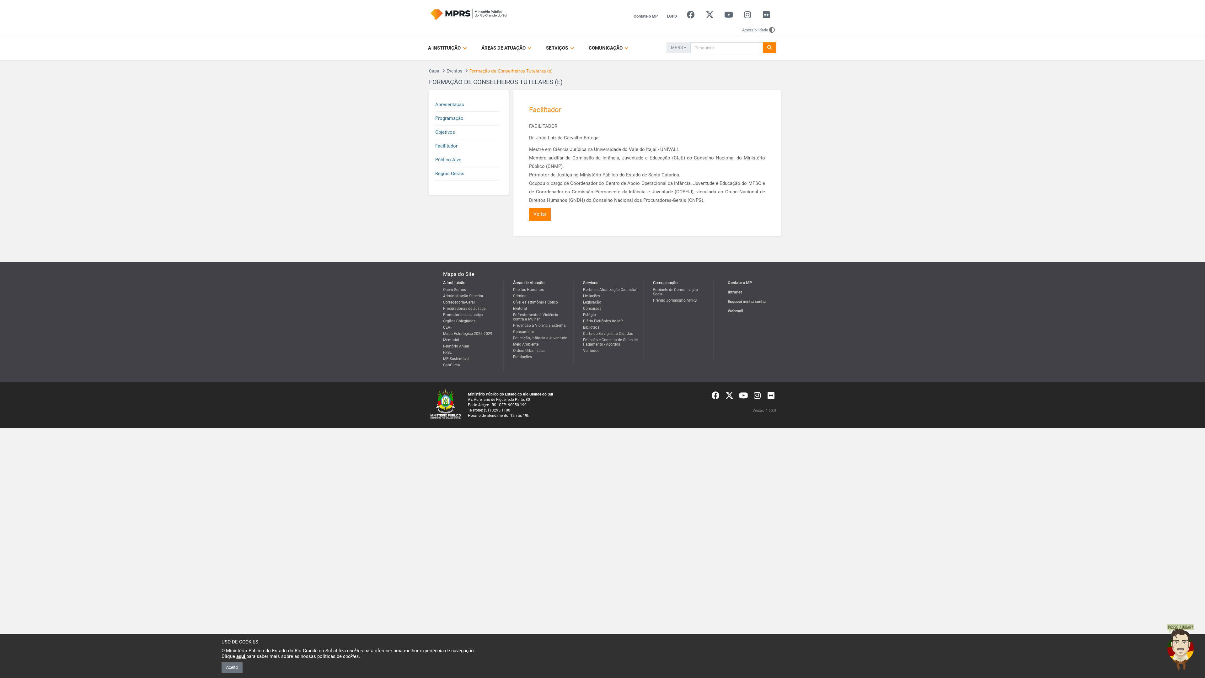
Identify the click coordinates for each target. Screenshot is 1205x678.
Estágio (589, 315)
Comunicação (606, 48)
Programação (449, 118)
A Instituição (445, 48)
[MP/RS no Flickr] (766, 16)
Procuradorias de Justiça (464, 308)
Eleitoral (520, 308)
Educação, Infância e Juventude (540, 338)
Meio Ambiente (525, 344)
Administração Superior (463, 296)
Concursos (592, 308)
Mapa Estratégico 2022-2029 (467, 333)
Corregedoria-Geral (459, 302)
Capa (434, 70)
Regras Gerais (449, 173)
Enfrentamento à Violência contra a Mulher (535, 317)
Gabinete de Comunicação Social (675, 292)
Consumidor (523, 332)
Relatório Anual (456, 346)
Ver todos (591, 350)
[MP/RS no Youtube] (728, 16)
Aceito (232, 667)
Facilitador (446, 146)
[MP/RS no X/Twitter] (710, 16)
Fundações (522, 357)
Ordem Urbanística (529, 350)
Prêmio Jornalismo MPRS (675, 300)
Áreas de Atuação (504, 48)
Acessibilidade (755, 30)
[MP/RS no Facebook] (691, 16)
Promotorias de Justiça (463, 315)
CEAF (448, 327)
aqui (241, 656)
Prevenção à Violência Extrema (539, 325)
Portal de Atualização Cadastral (610, 290)
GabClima (451, 365)
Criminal (520, 296)
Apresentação (449, 104)
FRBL (447, 352)
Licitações (591, 296)
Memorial (451, 340)
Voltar (539, 214)
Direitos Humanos (528, 290)
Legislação (592, 302)
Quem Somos (454, 290)
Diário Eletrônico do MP (603, 321)
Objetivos (445, 132)
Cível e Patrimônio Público (535, 302)
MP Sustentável (456, 359)
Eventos (454, 70)
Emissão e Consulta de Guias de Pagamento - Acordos (610, 342)
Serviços (557, 48)
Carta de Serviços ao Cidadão (608, 333)
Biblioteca (591, 327)
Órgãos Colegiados (459, 321)
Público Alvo (448, 160)
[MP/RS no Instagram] (747, 16)
